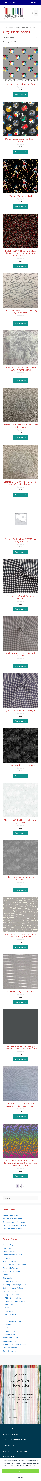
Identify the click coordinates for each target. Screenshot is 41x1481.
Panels (5, 1275)
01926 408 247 (17, 1434)
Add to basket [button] (20, 95)
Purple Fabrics (10, 1314)
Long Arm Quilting (10, 1281)
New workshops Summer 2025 (15, 1225)
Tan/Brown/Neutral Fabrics (15, 1301)
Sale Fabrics (7, 1248)
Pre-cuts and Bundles (11, 1271)
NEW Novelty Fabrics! (11, 1215)
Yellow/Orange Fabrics (13, 1321)
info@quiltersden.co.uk (17, 1439)
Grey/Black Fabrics (12, 1294)
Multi (7, 1328)
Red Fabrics (9, 1308)
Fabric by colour (14, 27)
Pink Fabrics (9, 1311)
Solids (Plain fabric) (10, 1261)
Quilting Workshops (11, 1251)
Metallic (8, 1324)
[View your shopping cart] (28, 13)
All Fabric (6, 1258)
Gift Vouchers (8, 1278)
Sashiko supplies (9, 1341)
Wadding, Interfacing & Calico (14, 1284)
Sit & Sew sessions (10, 1348)
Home (5, 27)
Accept (20, 1471)
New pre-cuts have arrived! (13, 1219)
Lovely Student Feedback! (13, 1229)
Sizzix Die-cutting (10, 1351)
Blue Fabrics (9, 1304)
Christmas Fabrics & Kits (12, 1255)
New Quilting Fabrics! (11, 1245)
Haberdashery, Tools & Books (14, 1344)
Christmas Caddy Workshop (14, 1222)
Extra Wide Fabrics (10, 1268)
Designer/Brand (9, 1334)
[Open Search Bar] (32, 13)
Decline (20, 1477)
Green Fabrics (10, 1318)
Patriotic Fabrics (9, 1331)
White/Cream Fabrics (13, 1298)
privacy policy (32, 1465)
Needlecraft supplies (11, 1338)
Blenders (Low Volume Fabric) (14, 1265)
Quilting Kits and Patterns (13, 1288)
